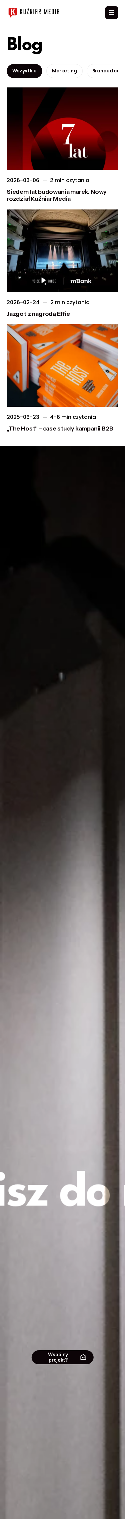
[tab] (24, 71)
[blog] (62, 128)
